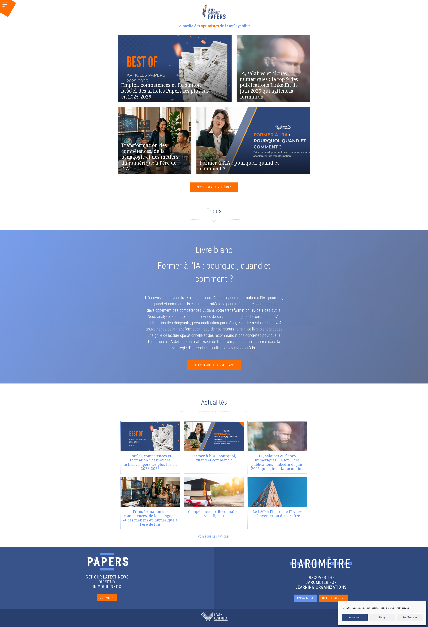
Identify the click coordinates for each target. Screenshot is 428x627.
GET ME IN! (107, 597)
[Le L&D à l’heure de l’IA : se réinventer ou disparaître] (277, 503)
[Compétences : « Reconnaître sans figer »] (214, 503)
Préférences (409, 617)
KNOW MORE (305, 598)
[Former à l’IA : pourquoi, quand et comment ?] (214, 447)
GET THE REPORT (333, 598)
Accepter (354, 617)
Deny (382, 617)
